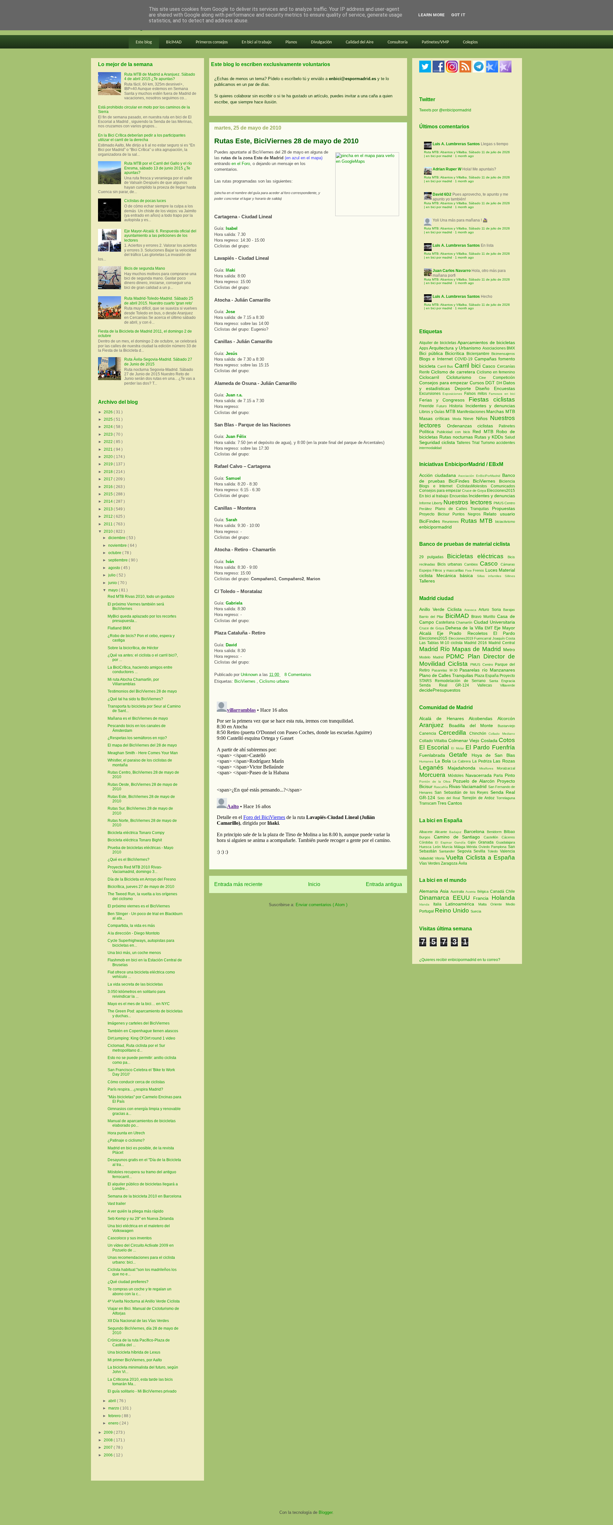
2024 (109, 426)
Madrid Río (435, 649)
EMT (489, 628)
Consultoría (398, 42)
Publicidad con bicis (455, 432)
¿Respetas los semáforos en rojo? (137, 738)
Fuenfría (503, 747)
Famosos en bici (502, 393)
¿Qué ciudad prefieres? (128, 1282)
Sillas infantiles (489, 576)
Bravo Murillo (484, 616)
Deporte (465, 388)
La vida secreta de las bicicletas (135, 984)
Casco (489, 366)
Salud (510, 437)
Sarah (231, 519)
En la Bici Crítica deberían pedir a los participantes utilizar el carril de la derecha (141, 137)
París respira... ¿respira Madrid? (135, 1089)
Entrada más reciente (238, 884)
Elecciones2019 (461, 638)
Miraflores (488, 768)
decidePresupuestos (439, 690)
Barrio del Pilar (432, 617)
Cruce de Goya (474, 490)
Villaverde (507, 685)
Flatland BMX (119, 628)
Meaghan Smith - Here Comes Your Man (143, 753)
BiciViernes (245, 681)
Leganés (433, 767)
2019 (109, 464)
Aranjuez (434, 725)
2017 (109, 479)
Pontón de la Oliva (436, 781)
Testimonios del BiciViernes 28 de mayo (142, 691)
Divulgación (321, 42)
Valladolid (427, 858)
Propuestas (503, 508)
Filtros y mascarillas (448, 570)
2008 (109, 1440)
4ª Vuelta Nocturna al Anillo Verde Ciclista (144, 1301)
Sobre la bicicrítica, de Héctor (133, 648)
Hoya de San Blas (493, 755)
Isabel (232, 228)
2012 (109, 516)
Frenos (478, 570)
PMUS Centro (504, 503)
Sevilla (480, 851)
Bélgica (483, 891)
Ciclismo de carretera (454, 371)
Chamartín (465, 622)
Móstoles (456, 775)
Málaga (460, 847)
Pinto (510, 775)
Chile (510, 891)
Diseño (484, 388)
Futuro (442, 406)
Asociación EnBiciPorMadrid (479, 475)
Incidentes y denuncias (490, 405)
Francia (482, 898)
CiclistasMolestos (472, 486)
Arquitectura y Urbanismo (455, 347)
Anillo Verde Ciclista (441, 609)
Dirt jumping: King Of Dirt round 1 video (141, 1038)
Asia (445, 891)
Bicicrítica (455, 353)
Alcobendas (483, 718)
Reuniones (450, 521)
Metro (509, 649)
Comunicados (503, 486)
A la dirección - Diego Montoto (134, 933)
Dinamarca (436, 897)
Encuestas (504, 388)
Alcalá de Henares (444, 718)
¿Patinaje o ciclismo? (126, 1140)
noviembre (118, 545)
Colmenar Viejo (464, 740)
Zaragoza (449, 863)
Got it (458, 14)
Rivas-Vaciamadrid (468, 786)
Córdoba (427, 842)
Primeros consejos (212, 42)
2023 (109, 434)
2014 (109, 501)
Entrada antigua (384, 884)
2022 (109, 441)
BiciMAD (174, 42)
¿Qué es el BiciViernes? (128, 859)
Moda (457, 419)
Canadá (498, 891)
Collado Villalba (433, 741)
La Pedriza (482, 761)
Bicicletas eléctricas (475, 556)
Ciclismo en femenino (496, 372)
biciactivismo (505, 521)
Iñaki (230, 270)
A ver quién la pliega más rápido (135, 1211)
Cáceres (508, 837)
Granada (487, 842)
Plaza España (487, 675)
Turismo (488, 442)
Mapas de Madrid (477, 649)
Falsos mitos (476, 393)
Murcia (448, 847)
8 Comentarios (297, 674)
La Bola (444, 760)
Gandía (461, 842)
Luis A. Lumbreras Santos (456, 144)
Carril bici (468, 365)
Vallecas (488, 685)
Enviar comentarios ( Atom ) (321, 904)
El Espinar (444, 842)
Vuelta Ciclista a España (480, 857)
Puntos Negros (466, 514)
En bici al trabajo (256, 42)
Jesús (231, 353)
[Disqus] (308, 779)
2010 (109, 531)
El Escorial (435, 747)
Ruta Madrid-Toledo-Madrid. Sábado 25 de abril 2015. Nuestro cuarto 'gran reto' (158, 300)
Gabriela (234, 603)
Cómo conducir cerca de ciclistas (136, 1082)
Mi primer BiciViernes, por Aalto (135, 1360)
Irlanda (426, 904)
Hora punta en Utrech (126, 1133)
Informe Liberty (431, 503)
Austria (471, 891)
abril (112, 1401)
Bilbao (509, 832)
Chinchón (479, 733)
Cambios (471, 564)
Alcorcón (506, 718)
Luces (491, 570)
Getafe (460, 754)
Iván (230, 561)
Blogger (325, 1512)
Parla (499, 775)
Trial (476, 442)
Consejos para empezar (444, 382)
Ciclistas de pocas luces (145, 201)
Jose (230, 311)
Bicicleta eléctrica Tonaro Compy (136, 832)
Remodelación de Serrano (462, 681)
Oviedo (485, 847)
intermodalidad (430, 448)
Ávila (462, 863)
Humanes (427, 761)
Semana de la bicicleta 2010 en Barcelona (144, 1196)
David (231, 644)
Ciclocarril (432, 377)
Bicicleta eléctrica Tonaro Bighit (135, 840)
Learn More (431, 14)
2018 (109, 472)
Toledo (494, 851)
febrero (115, 1416)
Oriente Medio (502, 904)
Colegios (470, 42)
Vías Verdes (430, 863)
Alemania (429, 891)
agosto (114, 568)
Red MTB (484, 431)
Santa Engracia (502, 681)
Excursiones (431, 393)
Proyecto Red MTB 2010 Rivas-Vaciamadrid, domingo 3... (135, 869)
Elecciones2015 (501, 490)
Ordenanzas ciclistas (473, 425)
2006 (109, 1455)
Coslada (490, 740)
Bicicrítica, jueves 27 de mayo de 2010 (141, 886)
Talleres (464, 442)
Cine (486, 377)
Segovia (465, 851)
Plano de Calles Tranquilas (462, 509)
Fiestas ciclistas (492, 399)
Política (428, 431)
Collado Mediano (501, 733)
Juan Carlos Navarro (452, 270)
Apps (424, 348)
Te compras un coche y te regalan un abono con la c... (139, 1291)
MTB (451, 411)
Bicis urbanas (449, 564)
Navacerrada (479, 775)
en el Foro (240, 163)
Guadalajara (505, 842)
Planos (291, 42)
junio (113, 583)
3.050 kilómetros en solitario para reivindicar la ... (136, 993)
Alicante (442, 832)
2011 (109, 524)
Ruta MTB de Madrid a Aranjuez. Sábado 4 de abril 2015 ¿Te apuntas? (159, 76)
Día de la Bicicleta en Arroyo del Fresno (142, 879)
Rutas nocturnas (456, 436)
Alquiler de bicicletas (438, 343)
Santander (448, 851)
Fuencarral (483, 638)
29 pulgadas (431, 557)
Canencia (429, 733)
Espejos (425, 570)
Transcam (428, 803)
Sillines (510, 576)
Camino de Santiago (459, 836)
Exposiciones (453, 393)
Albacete (427, 832)
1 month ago (464, 156)
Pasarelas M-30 (445, 670)
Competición (504, 377)
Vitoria (440, 858)
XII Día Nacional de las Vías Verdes (138, 1320)
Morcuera (433, 774)
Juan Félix (236, 436)
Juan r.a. (234, 395)
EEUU (463, 897)
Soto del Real (449, 798)
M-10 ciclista (452, 643)
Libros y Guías (432, 411)
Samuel (233, 478)
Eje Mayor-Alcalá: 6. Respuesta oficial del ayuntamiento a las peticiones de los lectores (160, 236)
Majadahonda (463, 767)
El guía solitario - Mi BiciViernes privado (142, 1391)
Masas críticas (435, 418)
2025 (109, 419)
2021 (109, 449)
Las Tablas (429, 643)
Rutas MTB (477, 520)
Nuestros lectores (467, 502)
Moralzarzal (506, 768)
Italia (439, 904)
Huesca (426, 847)
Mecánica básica (454, 575)
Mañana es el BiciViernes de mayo (138, 718)
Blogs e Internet (437, 358)
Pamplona (499, 847)
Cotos (507, 740)
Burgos (426, 837)
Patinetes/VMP (435, 42)
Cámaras (508, 564)
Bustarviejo (506, 726)
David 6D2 (442, 194)
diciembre (117, 538)
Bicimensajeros (503, 354)
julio (112, 575)
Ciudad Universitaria (494, 622)
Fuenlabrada (434, 755)
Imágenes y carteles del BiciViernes (139, 1023)
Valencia (507, 851)
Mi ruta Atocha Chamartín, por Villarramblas (133, 681)
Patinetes (507, 426)
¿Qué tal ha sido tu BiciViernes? (135, 699)
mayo (113, 590)
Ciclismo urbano (274, 681)
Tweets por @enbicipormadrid (445, 110)
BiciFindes (459, 481)
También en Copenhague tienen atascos (143, 1031)
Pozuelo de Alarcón (475, 781)
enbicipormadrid (435, 527)
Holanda (503, 897)
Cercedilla (454, 732)
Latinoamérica (461, 903)
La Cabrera (462, 761)
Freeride (427, 406)
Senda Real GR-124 (448, 685)
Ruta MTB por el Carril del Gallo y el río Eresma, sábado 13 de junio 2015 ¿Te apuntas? (158, 168)
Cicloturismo (462, 377)
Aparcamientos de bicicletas (486, 342)
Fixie (468, 570)
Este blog (144, 42)
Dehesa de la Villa (465, 627)
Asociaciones (494, 348)
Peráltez (425, 509)
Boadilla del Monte (473, 725)
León (437, 847)
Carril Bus (446, 366)
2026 (109, 412)
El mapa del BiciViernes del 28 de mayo (142, 745)
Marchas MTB (500, 411)
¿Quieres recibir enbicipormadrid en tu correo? (459, 960)
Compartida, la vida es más (131, 925)
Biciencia (507, 481)
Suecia (476, 911)
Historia (457, 406)
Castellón (493, 837)
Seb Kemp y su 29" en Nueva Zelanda (141, 1218)
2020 (109, 456)
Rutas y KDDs (489, 436)
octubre (115, 553)
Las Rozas (504, 760)
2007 (109, 1447)
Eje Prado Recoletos (465, 633)
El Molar (458, 748)
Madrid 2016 (476, 643)
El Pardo (504, 633)
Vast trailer (117, 1203)
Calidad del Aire (360, 42)
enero (113, 1423)
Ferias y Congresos (444, 399)
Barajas (509, 610)
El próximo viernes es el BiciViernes (139, 906)
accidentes (505, 442)
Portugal (427, 911)
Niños (483, 418)
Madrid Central (501, 643)
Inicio (314, 884)
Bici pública (432, 353)
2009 (109, 1432)
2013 (109, 509)
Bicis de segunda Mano (144, 268)
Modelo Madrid (432, 657)
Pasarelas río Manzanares (487, 669)
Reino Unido (453, 910)
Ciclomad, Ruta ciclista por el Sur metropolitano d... (136, 1047)
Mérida (472, 847)
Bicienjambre (478, 353)
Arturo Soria (491, 609)
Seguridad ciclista (438, 442)
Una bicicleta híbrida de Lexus (134, 1352)
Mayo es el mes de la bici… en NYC (139, 1004)
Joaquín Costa (503, 638)
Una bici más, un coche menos (134, 952)
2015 (109, 494)
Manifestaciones (472, 411)
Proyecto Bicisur (434, 514)
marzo (114, 1408)
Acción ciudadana (437, 475)
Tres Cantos (449, 803)
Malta (484, 904)
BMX (511, 348)
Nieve (469, 419)
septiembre (118, 560)
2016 (109, 487)
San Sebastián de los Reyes (462, 792)
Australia (457, 891)
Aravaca (471, 610)
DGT (490, 382)
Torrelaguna (505, 798)
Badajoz (456, 832)
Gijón (473, 842)
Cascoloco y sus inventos (130, 1238)
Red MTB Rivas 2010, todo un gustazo (141, 596)
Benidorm (495, 832)
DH (499, 383)
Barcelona (475, 831)
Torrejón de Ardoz (479, 798)
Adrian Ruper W (447, 169)
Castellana (446, 622)
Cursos (478, 382)
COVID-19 (464, 359)
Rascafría (441, 787)
